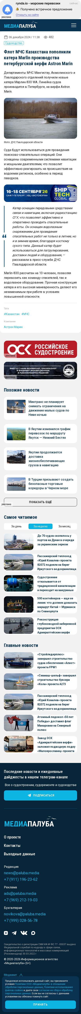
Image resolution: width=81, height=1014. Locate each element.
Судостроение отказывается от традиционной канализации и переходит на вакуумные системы (56, 584)
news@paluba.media (21, 873)
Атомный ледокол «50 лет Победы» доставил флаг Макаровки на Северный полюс (55, 723)
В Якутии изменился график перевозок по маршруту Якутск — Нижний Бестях (50, 433)
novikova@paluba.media (25, 914)
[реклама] (40, 193)
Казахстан (12, 314)
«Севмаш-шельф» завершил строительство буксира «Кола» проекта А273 (56, 680)
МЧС (26, 314)
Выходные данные (19, 854)
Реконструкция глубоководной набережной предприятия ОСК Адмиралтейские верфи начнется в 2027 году (56, 626)
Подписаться (43, 795)
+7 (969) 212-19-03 (21, 900)
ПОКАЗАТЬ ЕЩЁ (40, 502)
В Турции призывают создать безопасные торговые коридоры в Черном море (51, 484)
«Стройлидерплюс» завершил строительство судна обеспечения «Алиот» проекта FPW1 (56, 661)
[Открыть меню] (72, 25)
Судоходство (13, 43)
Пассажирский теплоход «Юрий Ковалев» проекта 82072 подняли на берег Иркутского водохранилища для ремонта (56, 563)
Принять (40, 1004)
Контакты (12, 845)
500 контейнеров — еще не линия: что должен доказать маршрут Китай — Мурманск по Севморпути (57, 605)
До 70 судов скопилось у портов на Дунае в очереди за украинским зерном (55, 540)
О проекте (12, 837)
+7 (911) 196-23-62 (21, 879)
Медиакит (10, 974)
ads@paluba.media (20, 893)
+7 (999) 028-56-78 (21, 920)
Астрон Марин (13, 327)
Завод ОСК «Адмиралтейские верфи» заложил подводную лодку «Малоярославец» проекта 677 (56, 745)
